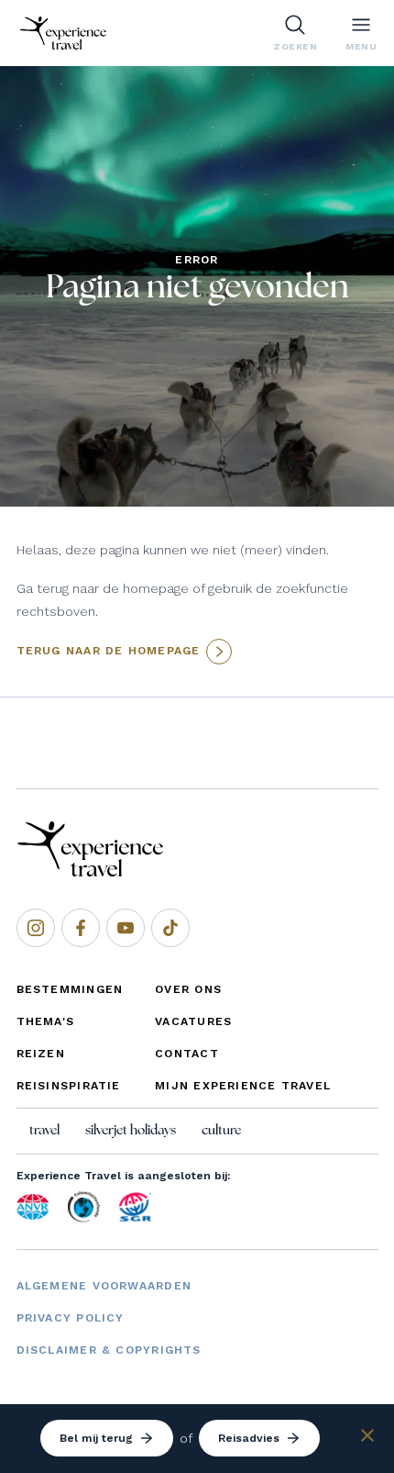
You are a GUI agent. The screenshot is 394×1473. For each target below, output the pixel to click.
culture (221, 1130)
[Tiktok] (170, 928)
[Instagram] (35, 928)
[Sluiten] (367, 1438)
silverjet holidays (130, 1130)
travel (44, 1130)
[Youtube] (125, 928)
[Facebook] (80, 928)
